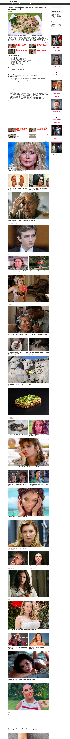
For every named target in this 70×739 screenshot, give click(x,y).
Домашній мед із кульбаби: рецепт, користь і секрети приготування (55, 29)
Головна (10, 3)
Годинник (14, 1)
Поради (31, 3)
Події (13, 3)
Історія (28, 3)
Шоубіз (17, 3)
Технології (35, 3)
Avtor (14, 11)
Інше (24, 3)
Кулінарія (20, 3)
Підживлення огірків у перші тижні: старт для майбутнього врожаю (56, 25)
